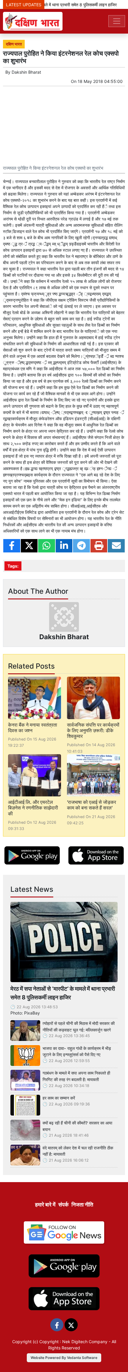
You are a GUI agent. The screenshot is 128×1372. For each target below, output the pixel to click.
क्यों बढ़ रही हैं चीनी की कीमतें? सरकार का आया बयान (77, 1126)
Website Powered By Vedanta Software (64, 1357)
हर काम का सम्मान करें (59, 1097)
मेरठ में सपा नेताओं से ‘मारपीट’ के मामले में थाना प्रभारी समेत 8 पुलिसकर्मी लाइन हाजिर (62, 993)
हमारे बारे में (45, 1204)
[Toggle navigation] (116, 21)
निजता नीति (82, 1204)
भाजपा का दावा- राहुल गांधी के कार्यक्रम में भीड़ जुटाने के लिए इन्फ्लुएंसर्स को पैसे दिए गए (77, 1051)
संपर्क (63, 1204)
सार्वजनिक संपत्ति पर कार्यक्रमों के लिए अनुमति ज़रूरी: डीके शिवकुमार (93, 730)
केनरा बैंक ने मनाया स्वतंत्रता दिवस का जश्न (32, 727)
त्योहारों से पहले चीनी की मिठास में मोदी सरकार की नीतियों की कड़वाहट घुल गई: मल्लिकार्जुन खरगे (79, 1026)
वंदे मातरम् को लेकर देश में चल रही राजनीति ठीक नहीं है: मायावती (78, 1151)
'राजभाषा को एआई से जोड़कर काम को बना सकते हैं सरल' (91, 805)
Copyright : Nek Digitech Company (73, 1341)
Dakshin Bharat (26, 72)
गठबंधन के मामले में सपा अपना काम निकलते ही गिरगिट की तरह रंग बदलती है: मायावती (76, 1076)
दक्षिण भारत (14, 44)
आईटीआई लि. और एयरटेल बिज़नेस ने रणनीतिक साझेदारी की (33, 807)
